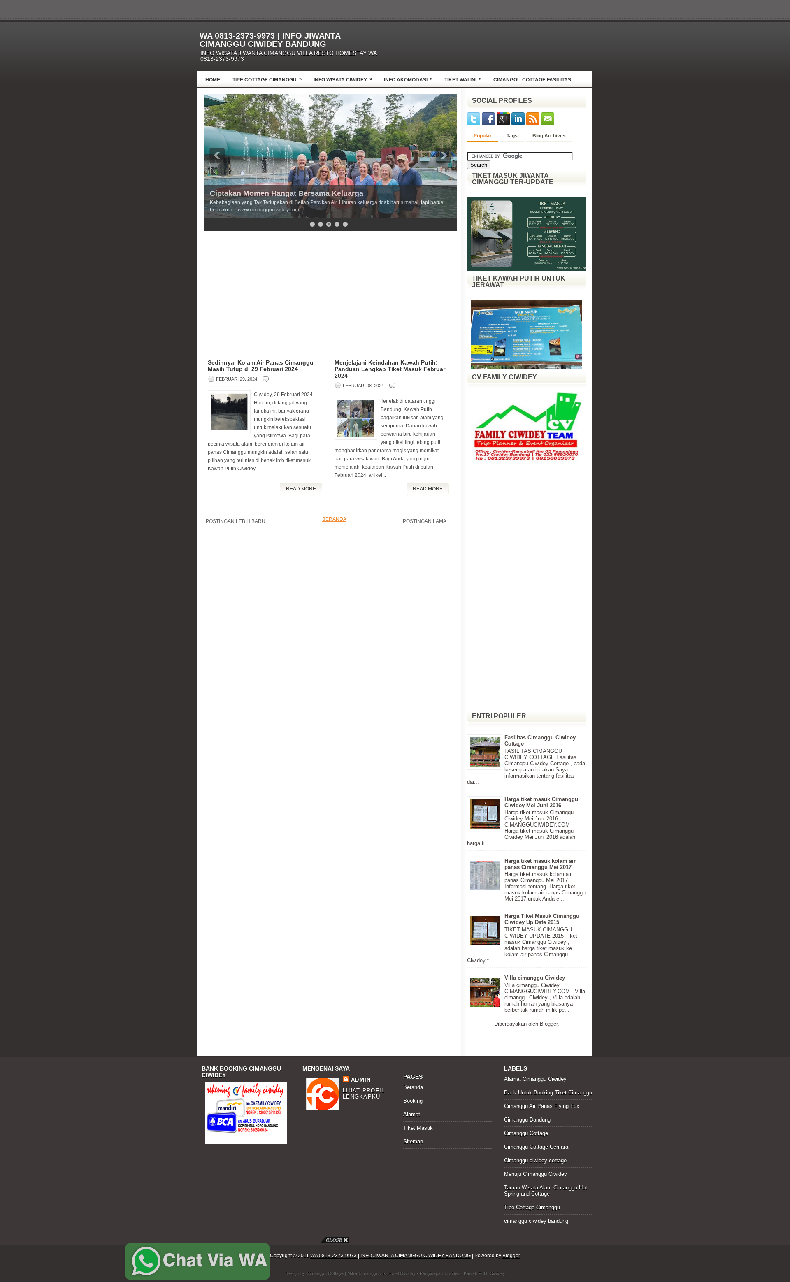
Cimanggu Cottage (526, 1133)
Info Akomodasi (408, 79)
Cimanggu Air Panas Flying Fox (541, 1106)
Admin (361, 1080)
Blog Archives (549, 136)
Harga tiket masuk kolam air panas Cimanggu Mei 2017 (540, 864)
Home (212, 80)
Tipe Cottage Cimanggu (267, 79)
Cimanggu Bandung (527, 1120)
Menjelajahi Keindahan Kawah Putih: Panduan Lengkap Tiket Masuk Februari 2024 (391, 369)
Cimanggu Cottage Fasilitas (532, 80)
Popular (483, 136)
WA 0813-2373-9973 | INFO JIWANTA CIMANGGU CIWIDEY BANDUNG (270, 40)
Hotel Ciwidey (402, 1273)
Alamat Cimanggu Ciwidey (535, 1079)
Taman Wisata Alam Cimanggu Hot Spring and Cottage (545, 1190)
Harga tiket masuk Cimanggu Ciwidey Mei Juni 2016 (541, 802)
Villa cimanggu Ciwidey (534, 978)
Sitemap (413, 1141)
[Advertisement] (496, 44)
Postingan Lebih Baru (235, 521)
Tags (512, 136)
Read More (301, 489)
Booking (413, 1101)
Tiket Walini (463, 79)
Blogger (549, 1024)
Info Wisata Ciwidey (343, 79)
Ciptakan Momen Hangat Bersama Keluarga (286, 193)
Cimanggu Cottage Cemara (536, 1147)
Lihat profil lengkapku (364, 1093)
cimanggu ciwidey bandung (536, 1221)
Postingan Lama (424, 521)
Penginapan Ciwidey (440, 1273)
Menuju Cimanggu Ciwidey (535, 1174)
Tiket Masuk (418, 1128)
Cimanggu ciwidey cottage (535, 1160)
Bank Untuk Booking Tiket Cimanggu (548, 1092)
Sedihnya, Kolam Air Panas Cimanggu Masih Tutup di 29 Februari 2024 (261, 365)
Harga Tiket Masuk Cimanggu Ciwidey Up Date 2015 (541, 919)
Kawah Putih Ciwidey (484, 1273)
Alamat (411, 1114)
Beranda (334, 519)
